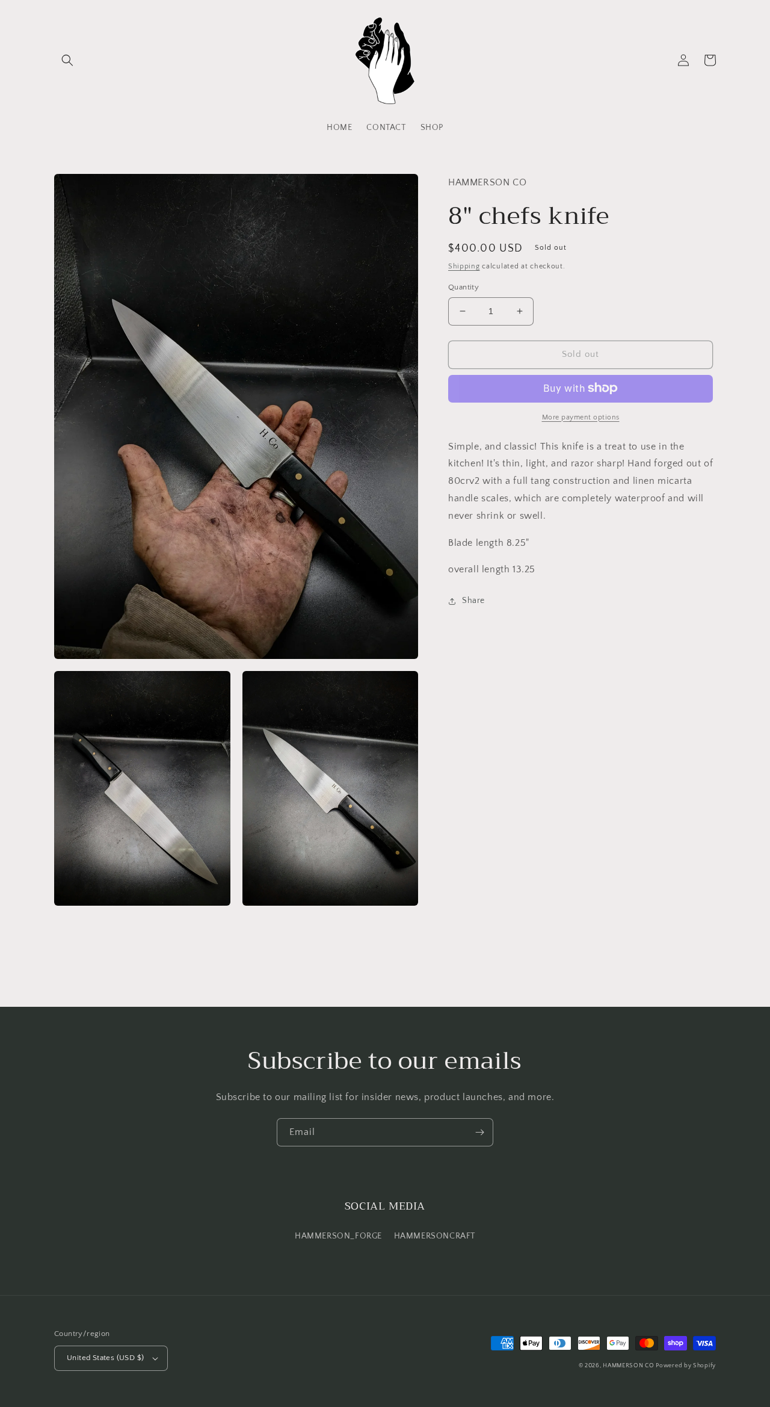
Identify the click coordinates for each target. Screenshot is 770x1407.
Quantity (463, 287)
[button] (67, 60)
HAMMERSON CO (629, 1365)
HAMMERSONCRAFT (434, 1236)
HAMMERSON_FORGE (338, 1236)
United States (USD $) (105, 1357)
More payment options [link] (581, 417)
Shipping (464, 266)
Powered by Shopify (686, 1365)
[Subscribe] (479, 1132)
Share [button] (473, 600)
